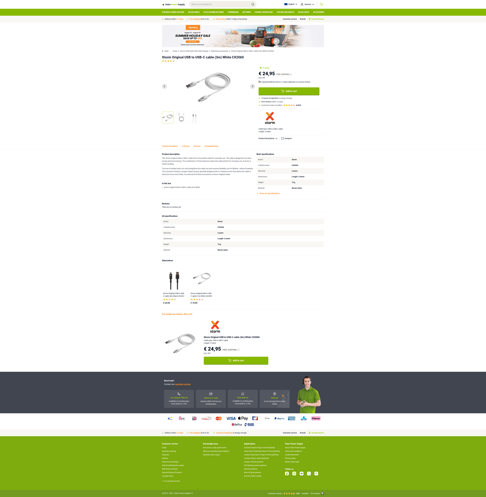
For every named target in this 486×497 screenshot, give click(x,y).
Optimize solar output (211, 455)
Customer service (290, 19)
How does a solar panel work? (214, 448)
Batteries (246, 12)
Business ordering (169, 451)
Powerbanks (233, 12)
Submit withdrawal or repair (173, 465)
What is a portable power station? (216, 451)
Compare (288, 138)
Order (164, 448)
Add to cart (291, 91)
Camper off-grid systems (253, 462)
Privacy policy (290, 458)
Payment (165, 455)
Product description (266, 138)
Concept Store (167, 476)
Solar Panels (194, 12)
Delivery (165, 458)
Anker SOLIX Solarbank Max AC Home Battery (262, 451)
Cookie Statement (292, 455)
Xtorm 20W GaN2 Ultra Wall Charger (194, 51)
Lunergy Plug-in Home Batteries (256, 458)
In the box (186, 146)
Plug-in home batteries (214, 12)
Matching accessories (219, 51)
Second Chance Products (172, 472)
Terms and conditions (293, 451)
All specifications (211, 146)
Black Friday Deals (292, 462)
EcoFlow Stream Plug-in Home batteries (259, 448)
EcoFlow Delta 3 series (252, 476)
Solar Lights (303, 12)
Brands (303, 19)
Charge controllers (264, 12)
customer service (183, 384)
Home (175, 51)
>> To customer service (171, 481)
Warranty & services (170, 469)
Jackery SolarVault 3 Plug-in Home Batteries (261, 455)
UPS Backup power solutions (255, 465)
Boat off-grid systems (252, 472)
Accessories (318, 12)
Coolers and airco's (285, 12)
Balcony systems (250, 469)
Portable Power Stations (173, 12)
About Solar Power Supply (295, 448)
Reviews (197, 146)
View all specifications (270, 193)
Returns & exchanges (170, 462)
